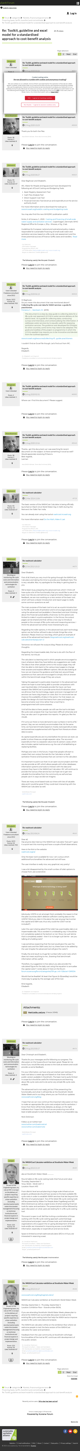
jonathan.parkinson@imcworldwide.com (39, 1247)
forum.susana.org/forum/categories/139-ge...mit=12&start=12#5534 (48, 971)
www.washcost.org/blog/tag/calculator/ (37, 1295)
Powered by (32, 1414)
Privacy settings (66, 1443)
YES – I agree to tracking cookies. (40, 98)
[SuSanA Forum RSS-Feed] (75, 1431)
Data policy (54, 1443)
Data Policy (54, 92)
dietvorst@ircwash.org (40, 250)
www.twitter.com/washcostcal (34, 1124)
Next (69, 54)
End (74, 54)
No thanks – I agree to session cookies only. (40, 105)
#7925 (75, 498)
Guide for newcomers (10, 8)
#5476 (75, 1048)
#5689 (75, 833)
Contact (46, 1443)
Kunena (33, 1446)
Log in (31, 145)
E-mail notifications (24, 1443)
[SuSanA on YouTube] (70, 1431)
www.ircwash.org (54, 250)
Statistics (12, 1443)
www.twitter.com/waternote (33, 1127)
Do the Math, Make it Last (54, 519)
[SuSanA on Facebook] (65, 1431)
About (39, 1443)
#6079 (75, 566)
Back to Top (74, 1422)
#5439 (75, 1168)
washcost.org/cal (28, 852)
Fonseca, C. (26, 310)
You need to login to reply (38, 148)
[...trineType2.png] (49, 893)
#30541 (74, 71)
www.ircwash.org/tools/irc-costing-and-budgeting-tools (44, 209)
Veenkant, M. (37, 310)
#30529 (74, 175)
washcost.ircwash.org (62, 514)
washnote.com (27, 794)
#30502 (74, 394)
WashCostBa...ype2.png (36, 1012)
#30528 (74, 294)
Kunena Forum (46, 1414)
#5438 (75, 1289)
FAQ (33, 1443)
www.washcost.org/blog (31, 1097)
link (58, 90)
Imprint (75, 1443)
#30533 (74, 125)
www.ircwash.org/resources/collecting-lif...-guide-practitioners (46, 338)
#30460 (74, 443)
